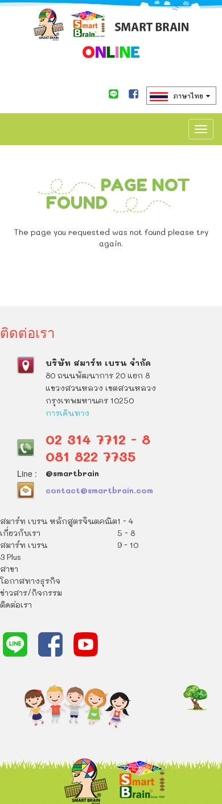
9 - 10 (127, 544)
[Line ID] (113, 94)
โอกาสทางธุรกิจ (30, 580)
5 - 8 (126, 532)
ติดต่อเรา (16, 604)
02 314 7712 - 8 (98, 439)
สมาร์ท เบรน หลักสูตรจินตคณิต (58, 521)
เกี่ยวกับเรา (20, 532)
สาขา (9, 568)
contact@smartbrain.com (99, 490)
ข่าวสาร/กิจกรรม (31, 592)
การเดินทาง (67, 412)
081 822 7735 (90, 456)
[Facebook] (133, 94)
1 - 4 (125, 521)
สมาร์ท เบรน (23, 544)
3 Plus (10, 556)
